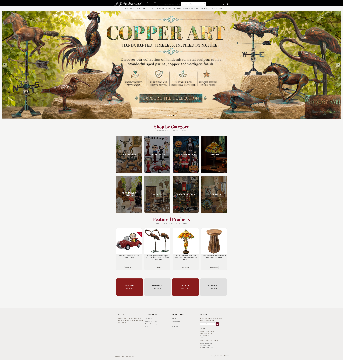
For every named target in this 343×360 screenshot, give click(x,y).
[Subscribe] (217, 324)
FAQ (146, 326)
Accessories (175, 324)
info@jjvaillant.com (206, 343)
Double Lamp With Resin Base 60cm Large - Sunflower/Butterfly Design (186, 258)
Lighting (174, 318)
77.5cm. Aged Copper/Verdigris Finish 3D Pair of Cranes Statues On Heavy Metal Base (157, 258)
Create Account (217, 4)
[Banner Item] (171, 65)
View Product (129, 267)
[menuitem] (128, 8)
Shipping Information (151, 321)
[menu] (171, 8)
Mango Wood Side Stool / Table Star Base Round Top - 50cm (214, 257)
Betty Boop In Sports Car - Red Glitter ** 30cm (129, 257)
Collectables (176, 321)
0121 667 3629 (205, 345)
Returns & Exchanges (151, 324)
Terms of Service (224, 356)
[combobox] (193, 4)
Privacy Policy (214, 356)
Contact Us (148, 318)
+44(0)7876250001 (207, 347)
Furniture (175, 326)
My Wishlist (210, 4)
